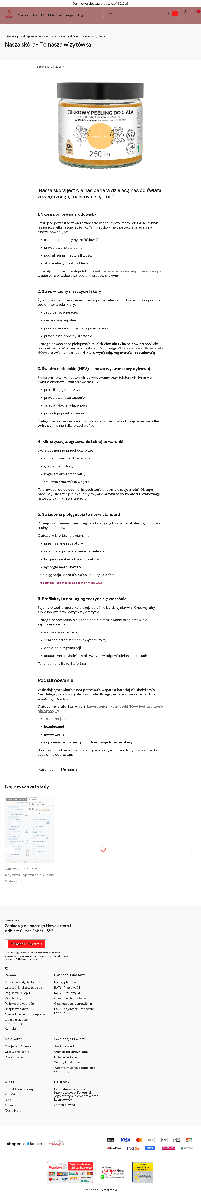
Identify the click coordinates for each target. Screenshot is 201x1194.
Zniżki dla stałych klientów (23, 982)
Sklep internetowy (99, 1189)
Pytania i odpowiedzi (68, 1057)
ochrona (33, 799)
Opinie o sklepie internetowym (16, 1021)
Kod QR (10, 1094)
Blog (54, 36)
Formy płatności (65, 982)
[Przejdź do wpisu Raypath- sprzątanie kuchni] (29, 830)
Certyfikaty (13, 1110)
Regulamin (43, 952)
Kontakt (10, 1028)
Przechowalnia (15, 1057)
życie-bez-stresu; (38, 804)
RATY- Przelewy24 (67, 988)
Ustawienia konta (17, 1052)
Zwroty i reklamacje (68, 1062)
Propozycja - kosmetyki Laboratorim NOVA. (69, 583)
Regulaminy (13, 998)
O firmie (10, 1105)
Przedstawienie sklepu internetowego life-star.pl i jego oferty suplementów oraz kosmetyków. (76, 1094)
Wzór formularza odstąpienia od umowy (74, 1069)
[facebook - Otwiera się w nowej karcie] (7, 968)
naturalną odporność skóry (127, 271)
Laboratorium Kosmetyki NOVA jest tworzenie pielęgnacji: (100, 708)
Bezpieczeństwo (16, 1009)
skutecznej (52, 718)
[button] (175, 13)
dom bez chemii (16, 799)
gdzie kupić (35, 808)
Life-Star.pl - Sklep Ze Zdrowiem (26, 36)
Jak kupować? (64, 1046)
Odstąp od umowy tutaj (71, 1052)
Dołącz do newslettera (27, 944)
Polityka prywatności (19, 1004)
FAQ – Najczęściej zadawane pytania (74, 1010)
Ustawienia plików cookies (24, 988)
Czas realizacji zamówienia (73, 1004)
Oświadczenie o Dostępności (25, 1014)
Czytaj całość (14, 881)
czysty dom (35, 813)
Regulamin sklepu (17, 993)
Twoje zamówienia (18, 1046)
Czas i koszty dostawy (70, 998)
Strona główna (64, 1105)
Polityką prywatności (26, 959)
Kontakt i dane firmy (19, 1089)
